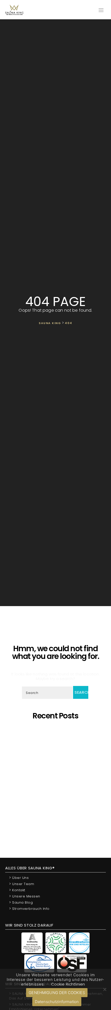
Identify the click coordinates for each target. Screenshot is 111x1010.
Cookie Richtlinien (68, 984)
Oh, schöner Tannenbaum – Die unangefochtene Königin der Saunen (55, 769)
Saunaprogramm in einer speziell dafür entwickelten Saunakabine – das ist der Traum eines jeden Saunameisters (55, 743)
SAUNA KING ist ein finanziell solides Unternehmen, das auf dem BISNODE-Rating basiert (55, 790)
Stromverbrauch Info (29, 908)
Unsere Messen (24, 896)
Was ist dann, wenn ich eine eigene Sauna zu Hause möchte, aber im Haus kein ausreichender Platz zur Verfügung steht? (57, 803)
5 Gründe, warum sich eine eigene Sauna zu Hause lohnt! (57, 732)
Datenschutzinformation (57, 1001)
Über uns (19, 877)
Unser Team (21, 883)
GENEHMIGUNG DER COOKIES (57, 992)
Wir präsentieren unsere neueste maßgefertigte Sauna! (57, 778)
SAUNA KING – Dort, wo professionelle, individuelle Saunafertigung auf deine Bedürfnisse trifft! (57, 757)
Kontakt (17, 890)
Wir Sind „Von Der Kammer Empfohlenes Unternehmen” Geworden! (57, 815)
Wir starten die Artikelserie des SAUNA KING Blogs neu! (57, 825)
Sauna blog (21, 902)
